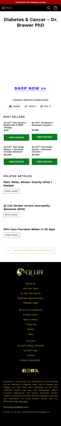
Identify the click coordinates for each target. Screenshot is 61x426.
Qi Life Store (16, 412)
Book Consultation (30, 360)
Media (30, 329)
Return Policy (30, 319)
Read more (11, 191)
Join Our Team (30, 288)
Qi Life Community (30, 293)
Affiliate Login (30, 303)
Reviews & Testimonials (36, 99)
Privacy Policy (30, 314)
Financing (30, 324)
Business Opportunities (30, 298)
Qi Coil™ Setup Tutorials (30, 345)
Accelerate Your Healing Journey (30, 2)
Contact (30, 355)
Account (30, 340)
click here (23, 401)
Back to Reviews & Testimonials (33, 251)
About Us (31, 283)
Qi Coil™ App (30, 350)
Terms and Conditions (30, 310)
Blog (30, 334)
